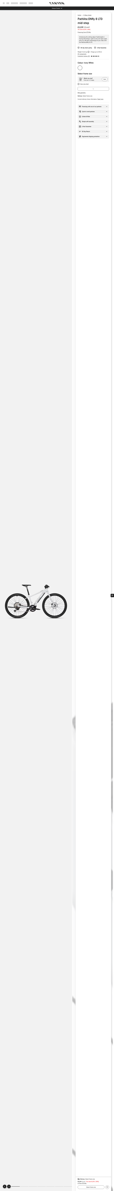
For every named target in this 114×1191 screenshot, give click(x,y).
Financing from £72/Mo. (84, 32)
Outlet (79, 15)
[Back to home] (57, 3)
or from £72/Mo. (82, 1183)
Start (104, 79)
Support (31, 3)
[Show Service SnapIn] (112, 595)
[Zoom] (36, 602)
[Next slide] (9, 1186)
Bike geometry (82, 93)
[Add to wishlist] (107, 1187)
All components (82, 54)
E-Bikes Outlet (87, 15)
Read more (100, 99)
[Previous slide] (4, 1186)
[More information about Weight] (88, 52)
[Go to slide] (24, 1186)
